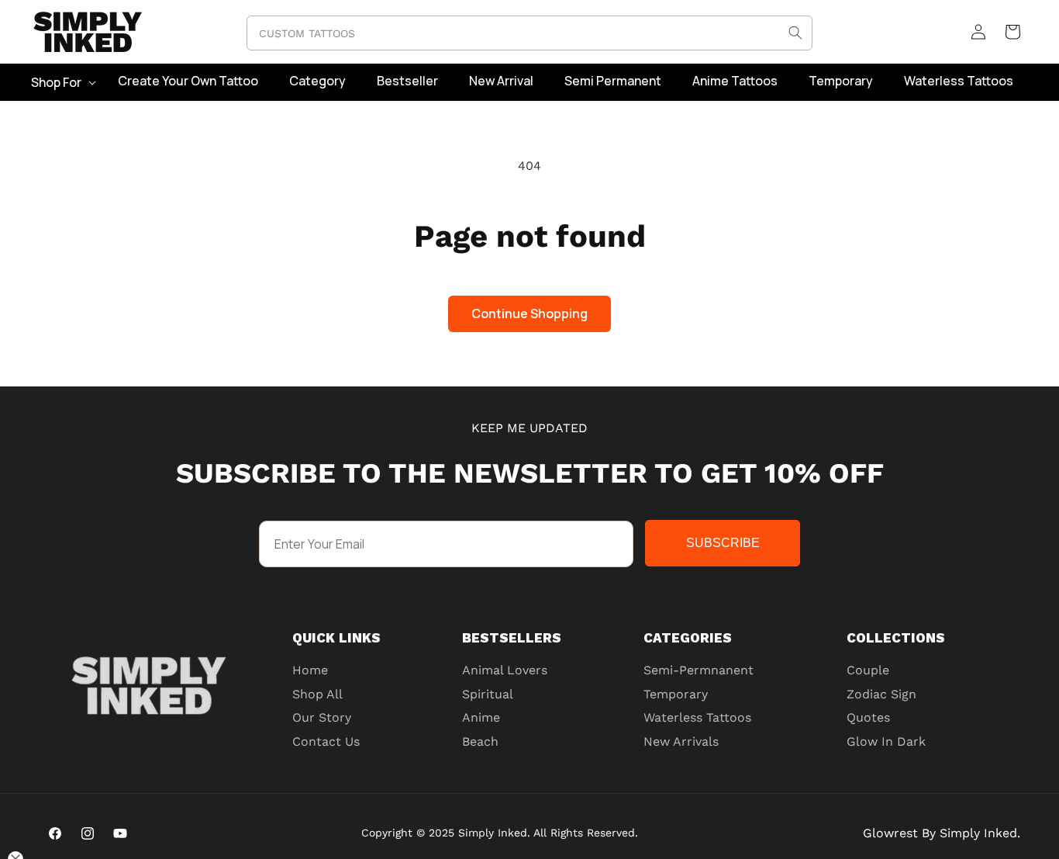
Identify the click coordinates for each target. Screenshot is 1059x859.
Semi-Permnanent (698, 670)
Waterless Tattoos (697, 717)
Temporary (675, 694)
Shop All (317, 694)
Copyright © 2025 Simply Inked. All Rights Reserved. (499, 832)
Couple (868, 670)
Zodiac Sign (881, 694)
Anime (481, 717)
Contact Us (326, 741)
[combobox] (529, 33)
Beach (480, 741)
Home (310, 670)
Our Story (321, 717)
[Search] (795, 33)
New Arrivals (681, 741)
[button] (62, 82)
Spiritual (487, 694)
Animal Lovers (504, 670)
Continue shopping (529, 313)
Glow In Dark (886, 741)
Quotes (868, 717)
